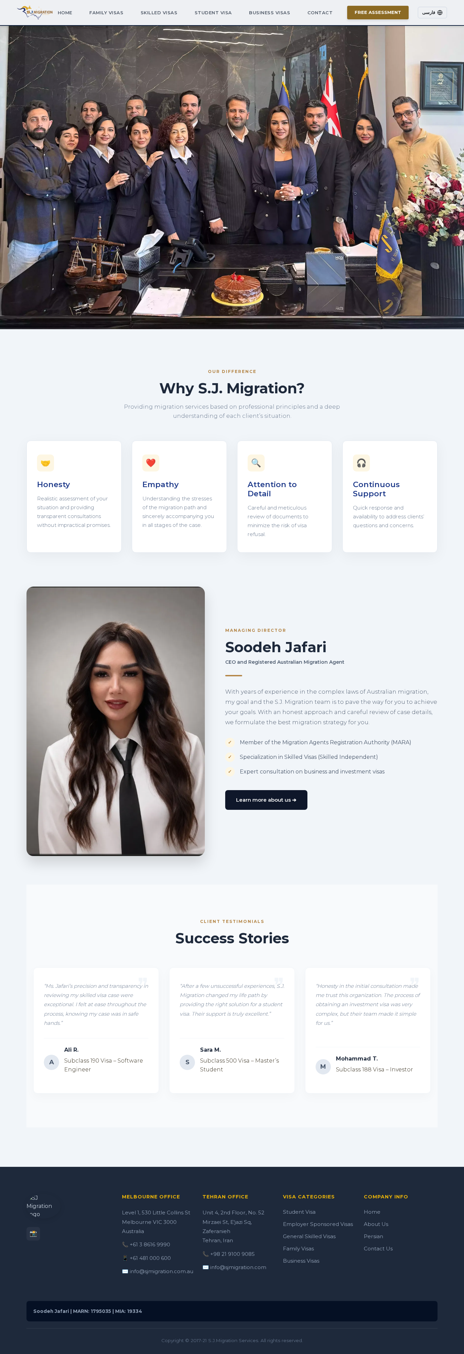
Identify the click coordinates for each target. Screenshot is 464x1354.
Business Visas (269, 12)
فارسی (428, 12)
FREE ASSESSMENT (378, 12)
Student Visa (213, 12)
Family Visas (106, 12)
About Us (376, 1224)
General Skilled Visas (309, 1236)
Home (65, 12)
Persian (373, 1236)
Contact (320, 12)
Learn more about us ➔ (266, 800)
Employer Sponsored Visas (318, 1224)
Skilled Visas (159, 12)
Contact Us (378, 1248)
